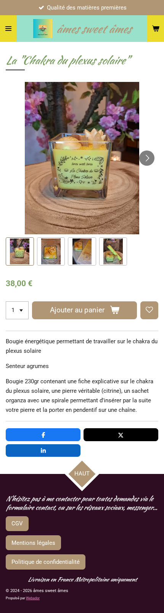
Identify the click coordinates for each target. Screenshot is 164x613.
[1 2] (17, 310)
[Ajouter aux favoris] (149, 310)
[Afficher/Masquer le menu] (8, 28)
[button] (20, 251)
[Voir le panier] (155, 28)
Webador (33, 598)
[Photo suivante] (146, 158)
